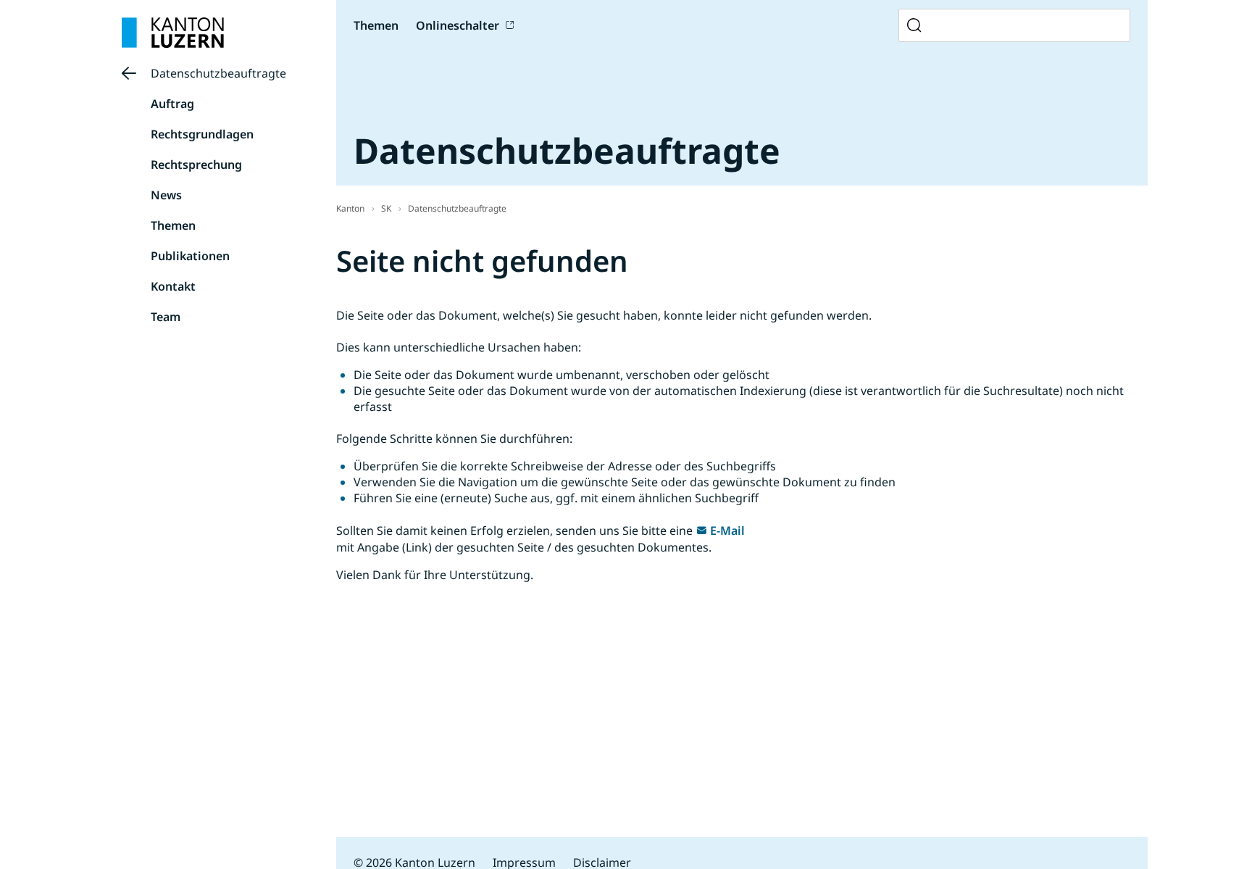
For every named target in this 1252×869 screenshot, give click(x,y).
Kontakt (173, 286)
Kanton (350, 208)
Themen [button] (376, 25)
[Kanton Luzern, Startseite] (173, 32)
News (166, 195)
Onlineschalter (457, 25)
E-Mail (727, 531)
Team (165, 317)
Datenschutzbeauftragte (218, 73)
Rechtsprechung (196, 164)
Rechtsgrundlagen (202, 134)
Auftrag (172, 104)
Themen (173, 225)
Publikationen (190, 256)
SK (386, 208)
